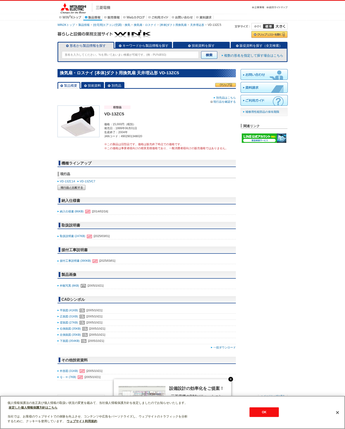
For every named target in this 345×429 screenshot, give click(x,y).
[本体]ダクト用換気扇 (173, 25)
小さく (260, 26)
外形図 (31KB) (69, 371)
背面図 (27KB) (69, 322)
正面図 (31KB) (69, 316)
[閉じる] (337, 412)
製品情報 (84, 25)
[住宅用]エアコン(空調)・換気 (111, 25)
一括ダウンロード (224, 347)
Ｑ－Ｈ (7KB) (68, 377)
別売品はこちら (226, 97)
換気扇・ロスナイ (145, 25)
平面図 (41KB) (69, 310)
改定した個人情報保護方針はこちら (33, 407)
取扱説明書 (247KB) (73, 236)
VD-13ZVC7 (87, 181)
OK (264, 412)
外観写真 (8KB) (70, 285)
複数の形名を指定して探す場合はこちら (253, 55)
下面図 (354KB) (70, 341)
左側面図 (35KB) (70, 334)
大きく (278, 26)
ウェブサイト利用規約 (82, 421)
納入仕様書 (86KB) (72, 211)
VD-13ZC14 (67, 181)
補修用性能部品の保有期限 (262, 111)
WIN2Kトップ (66, 25)
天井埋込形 (197, 25)
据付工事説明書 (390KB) (76, 260)
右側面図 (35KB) (70, 328)
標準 (268, 26)
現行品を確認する (224, 101)
